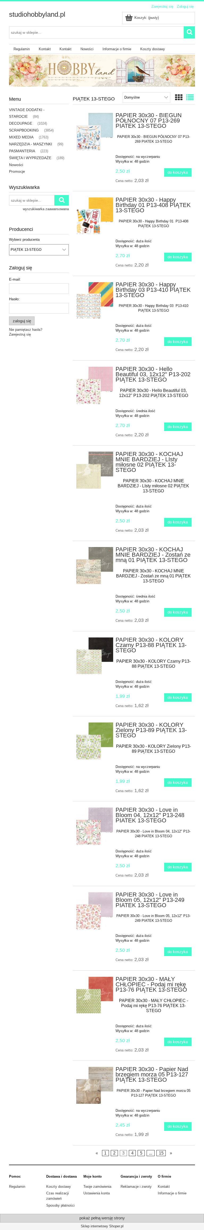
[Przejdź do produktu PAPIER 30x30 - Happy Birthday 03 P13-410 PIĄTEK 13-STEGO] (94, 300)
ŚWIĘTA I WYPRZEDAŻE (30, 158)
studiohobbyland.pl (37, 14)
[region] (102, 71)
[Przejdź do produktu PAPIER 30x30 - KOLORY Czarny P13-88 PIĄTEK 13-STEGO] (94, 655)
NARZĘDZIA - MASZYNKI (30, 144)
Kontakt (164, 1187)
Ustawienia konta (96, 1193)
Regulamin (17, 1187)
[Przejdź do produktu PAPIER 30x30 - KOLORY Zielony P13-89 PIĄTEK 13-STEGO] (94, 740)
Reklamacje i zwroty (136, 1187)
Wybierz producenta (24, 240)
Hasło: (14, 299)
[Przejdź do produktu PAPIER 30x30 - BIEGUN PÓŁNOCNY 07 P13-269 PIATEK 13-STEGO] (94, 132)
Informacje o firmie (172, 1193)
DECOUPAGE (20, 123)
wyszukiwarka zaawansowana (46, 209)
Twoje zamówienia (97, 1187)
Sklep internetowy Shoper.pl (102, 1226)
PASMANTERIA (22, 151)
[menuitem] (21, 49)
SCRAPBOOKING (24, 130)
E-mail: (15, 279)
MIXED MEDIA (21, 137)
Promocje (17, 171)
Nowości (16, 165)
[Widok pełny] (190, 98)
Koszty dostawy (58, 1187)
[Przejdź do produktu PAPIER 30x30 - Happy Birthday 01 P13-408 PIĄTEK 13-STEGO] (94, 215)
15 (161, 1153)
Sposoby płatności (60, 1205)
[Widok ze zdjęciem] (178, 98)
